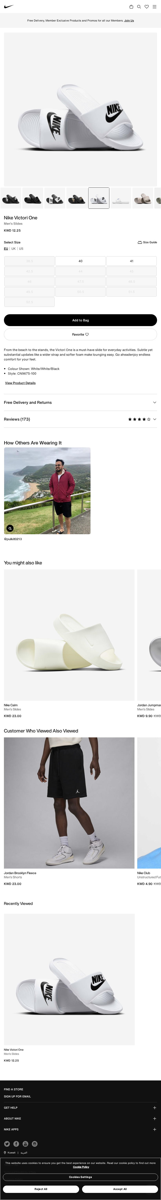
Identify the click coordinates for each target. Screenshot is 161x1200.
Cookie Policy (81, 1167)
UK (13, 248)
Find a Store (13, 1089)
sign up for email (17, 1096)
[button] (9, 1152)
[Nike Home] (9, 6)
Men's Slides (12, 709)
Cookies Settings (80, 1177)
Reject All (41, 1189)
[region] (80, 1179)
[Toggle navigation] (154, 6)
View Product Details (20, 383)
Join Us (129, 20)
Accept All (120, 1189)
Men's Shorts (13, 877)
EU (6, 248)
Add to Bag (80, 320)
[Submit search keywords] (139, 6)
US (21, 248)
